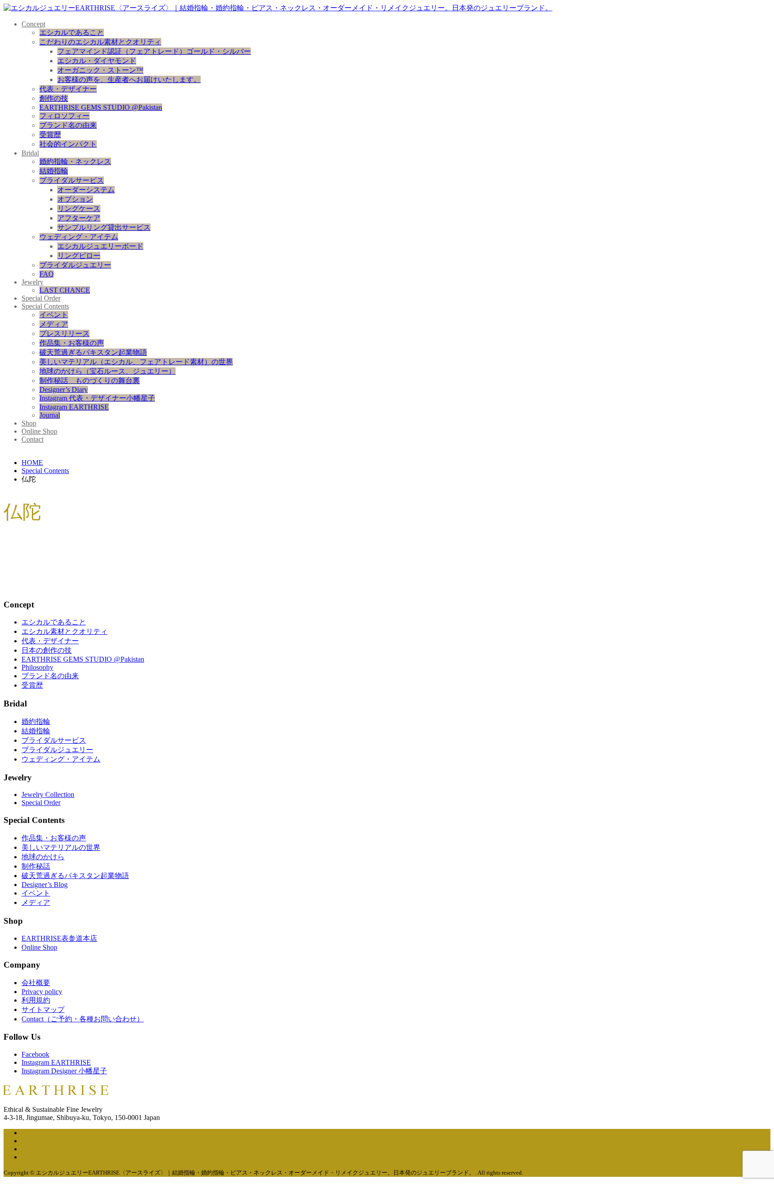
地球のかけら (43, 857)
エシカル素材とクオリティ (65, 631)
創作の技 (53, 98)
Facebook (35, 1054)
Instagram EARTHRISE (74, 407)
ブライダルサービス (71, 180)
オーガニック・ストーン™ (100, 70)
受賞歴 (50, 134)
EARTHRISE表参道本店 (59, 938)
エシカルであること (71, 32)
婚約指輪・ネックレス (75, 161)
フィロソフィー (64, 116)
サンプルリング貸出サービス (103, 227)
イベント (53, 315)
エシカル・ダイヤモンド (96, 61)
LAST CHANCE (64, 290)
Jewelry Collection (48, 794)
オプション (75, 199)
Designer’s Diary (63, 389)
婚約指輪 (36, 721)
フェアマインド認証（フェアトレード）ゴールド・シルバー (154, 51)
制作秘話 (36, 866)
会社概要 (36, 982)
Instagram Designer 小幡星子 (64, 1071)
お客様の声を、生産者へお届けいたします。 (129, 79)
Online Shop (39, 431)
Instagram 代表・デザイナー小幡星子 (97, 398)
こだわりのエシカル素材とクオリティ (100, 42)
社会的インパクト (68, 144)
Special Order (41, 298)
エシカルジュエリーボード (100, 246)
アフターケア (78, 218)
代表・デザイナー (68, 89)
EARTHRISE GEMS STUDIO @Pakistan (100, 107)
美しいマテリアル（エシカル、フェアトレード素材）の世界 (136, 362)
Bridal (30, 153)
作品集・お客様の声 (71, 343)
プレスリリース (64, 333)
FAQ (46, 274)
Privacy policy (42, 991)
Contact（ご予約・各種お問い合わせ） (83, 1019)
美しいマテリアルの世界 (61, 847)
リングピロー (78, 255)
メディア (53, 324)
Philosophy (37, 667)
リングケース (78, 208)
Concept (33, 24)
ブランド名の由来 (68, 125)
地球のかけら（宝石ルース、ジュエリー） (107, 371)
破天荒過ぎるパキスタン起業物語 (93, 352)
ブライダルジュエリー (75, 265)
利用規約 (36, 1000)
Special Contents (45, 306)
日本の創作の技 (47, 650)
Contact (32, 439)
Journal (49, 415)
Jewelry (32, 282)
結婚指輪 (53, 171)
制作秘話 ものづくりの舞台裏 (89, 380)
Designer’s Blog (45, 884)
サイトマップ (43, 1009)
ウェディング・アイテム (78, 237)
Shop (29, 423)
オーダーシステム (86, 190)
